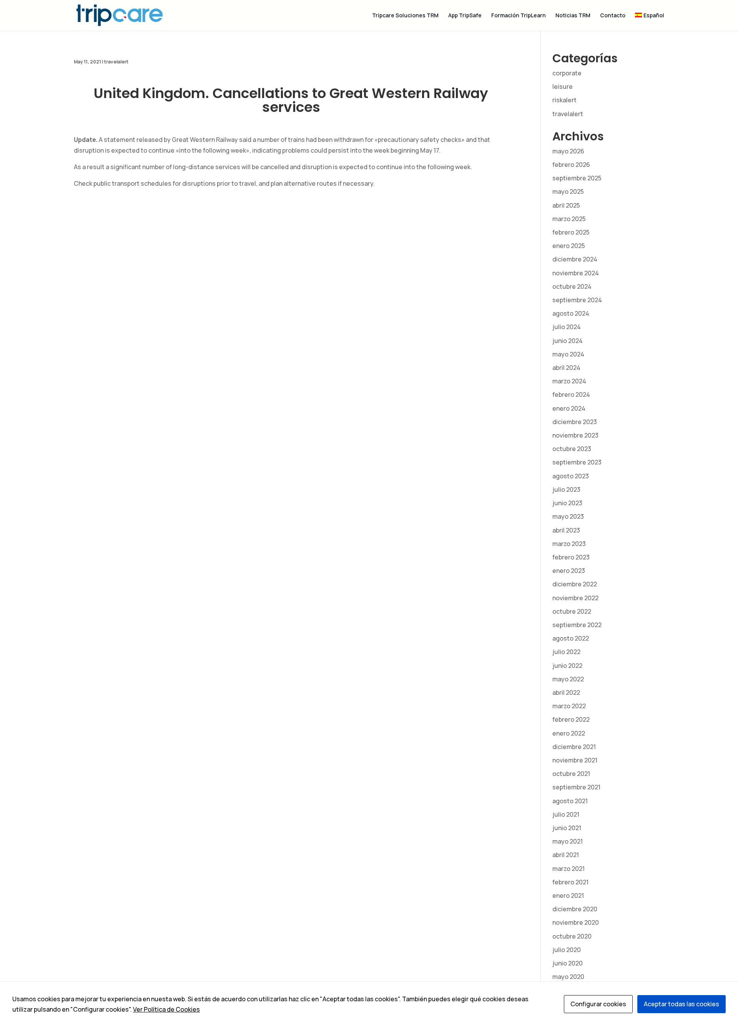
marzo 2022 (569, 706)
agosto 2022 (570, 638)
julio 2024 (566, 327)
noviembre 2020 (575, 922)
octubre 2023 (571, 448)
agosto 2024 (570, 313)
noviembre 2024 (575, 273)
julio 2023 (566, 489)
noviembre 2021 (574, 760)
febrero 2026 (571, 164)
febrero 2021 (570, 882)
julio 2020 (566, 949)
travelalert (116, 61)
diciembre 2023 (574, 422)
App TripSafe (465, 16)
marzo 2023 (569, 543)
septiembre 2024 (577, 300)
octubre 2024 (572, 286)
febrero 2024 (571, 394)
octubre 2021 (571, 773)
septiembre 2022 (577, 625)
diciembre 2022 (574, 584)
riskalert (564, 100)
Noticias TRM (572, 16)
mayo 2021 (567, 841)
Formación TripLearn (518, 16)
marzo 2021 (568, 868)
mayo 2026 (568, 151)
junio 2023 (567, 503)
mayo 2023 (568, 516)
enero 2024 (568, 408)
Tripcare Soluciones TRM (405, 16)
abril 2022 (566, 692)
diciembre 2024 (574, 259)
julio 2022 (566, 651)
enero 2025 (568, 245)
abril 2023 (566, 530)
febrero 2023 (571, 557)
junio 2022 (567, 665)
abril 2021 (565, 855)
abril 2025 (566, 205)
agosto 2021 (570, 801)
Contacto (612, 16)
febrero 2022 (571, 719)
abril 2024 (566, 367)
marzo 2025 (569, 219)
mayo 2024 (568, 354)
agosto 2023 (570, 476)
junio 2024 (567, 340)
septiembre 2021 (576, 787)
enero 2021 (568, 895)
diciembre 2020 (574, 909)
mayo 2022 (568, 679)
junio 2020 (567, 963)
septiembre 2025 (577, 178)
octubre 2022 (571, 611)
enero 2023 (568, 570)
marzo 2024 (569, 381)
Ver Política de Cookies (166, 1009)
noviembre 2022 (575, 598)
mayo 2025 (568, 191)
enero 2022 (568, 733)
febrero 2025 (571, 232)
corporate (567, 73)
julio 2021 (565, 814)
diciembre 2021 (574, 746)
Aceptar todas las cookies (681, 1004)
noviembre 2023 (575, 435)
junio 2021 (566, 828)
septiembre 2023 (577, 462)
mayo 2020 (568, 976)
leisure (562, 86)
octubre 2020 (572, 936)
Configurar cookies (598, 1004)
